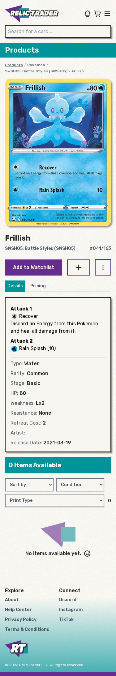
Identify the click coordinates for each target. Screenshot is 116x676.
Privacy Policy (21, 619)
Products (14, 65)
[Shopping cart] (97, 13)
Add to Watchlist (33, 267)
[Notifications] (87, 13)
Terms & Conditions (27, 629)
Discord (67, 599)
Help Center (18, 609)
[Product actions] (103, 267)
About (12, 599)
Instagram (71, 609)
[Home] (32, 13)
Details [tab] (15, 286)
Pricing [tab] (38, 286)
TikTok (66, 619)
